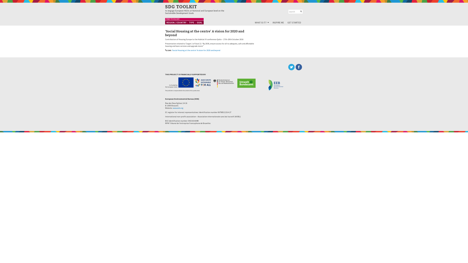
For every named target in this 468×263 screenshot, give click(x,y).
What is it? (261, 22)
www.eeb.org (178, 108)
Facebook (299, 67)
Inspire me (278, 22)
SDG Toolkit (181, 6)
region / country (176, 22)
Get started (294, 22)
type (191, 22)
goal (199, 22)
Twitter (292, 67)
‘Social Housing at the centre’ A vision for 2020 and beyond (196, 50)
